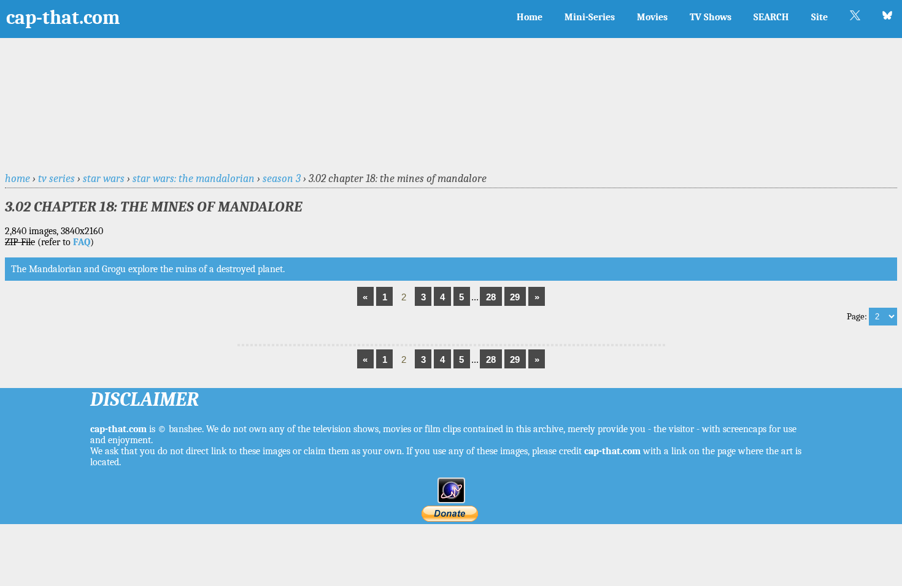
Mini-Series (590, 17)
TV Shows (710, 17)
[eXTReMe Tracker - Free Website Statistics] (451, 500)
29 (515, 297)
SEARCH (771, 17)
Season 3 (282, 178)
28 (491, 297)
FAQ (81, 242)
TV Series (56, 178)
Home (529, 17)
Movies (652, 17)
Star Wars (104, 178)
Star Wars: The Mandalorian (194, 178)
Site (819, 17)
